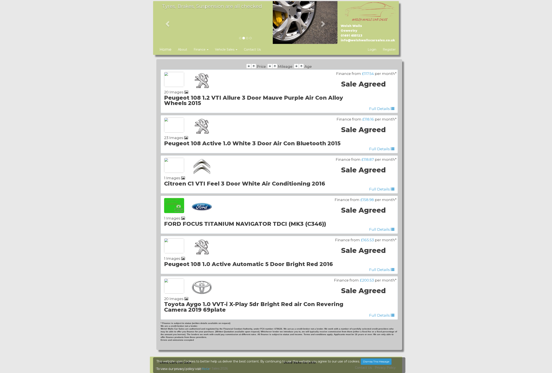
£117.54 (368, 73)
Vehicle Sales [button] (225, 49)
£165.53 (367, 240)
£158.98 (367, 200)
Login (372, 49)
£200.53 (367, 280)
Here (205, 369)
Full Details (380, 109)
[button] (167, 22)
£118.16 (368, 119)
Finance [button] (200, 49)
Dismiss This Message (376, 361)
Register (389, 49)
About (182, 49)
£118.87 (367, 159)
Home (165, 49)
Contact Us (252, 49)
